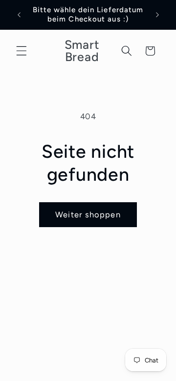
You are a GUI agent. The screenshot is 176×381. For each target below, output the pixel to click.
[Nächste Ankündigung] (157, 14)
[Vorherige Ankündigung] (19, 14)
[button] (21, 51)
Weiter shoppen (87, 214)
